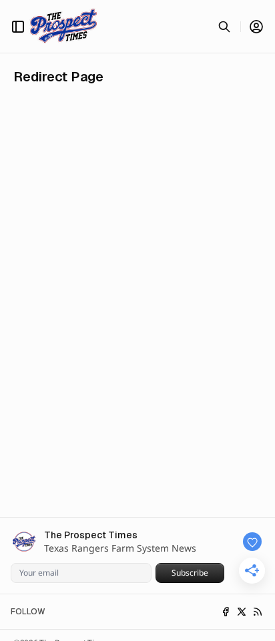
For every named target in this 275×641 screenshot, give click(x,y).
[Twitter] (241, 611)
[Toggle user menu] (256, 27)
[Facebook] (225, 611)
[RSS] (257, 611)
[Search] (224, 26)
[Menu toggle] (18, 27)
